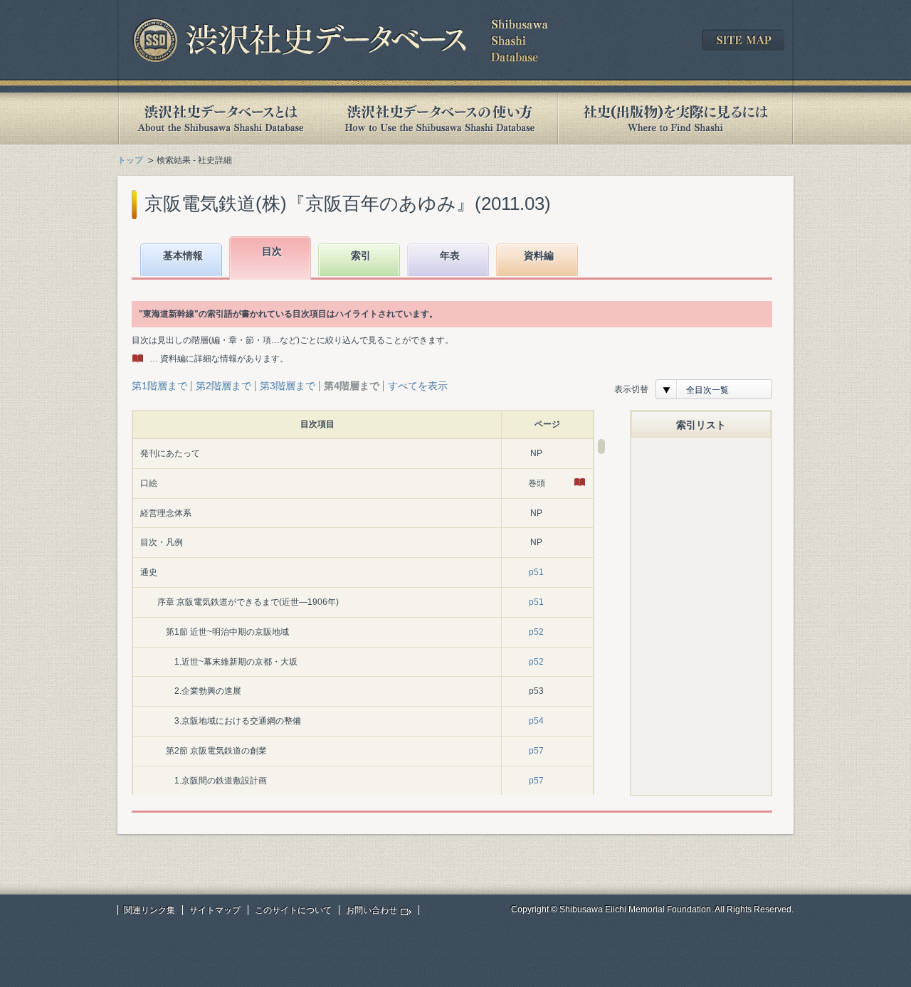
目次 (272, 251)
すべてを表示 (418, 385)
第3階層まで (287, 385)
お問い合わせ (371, 910)
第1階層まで (159, 385)
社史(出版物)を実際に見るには (675, 118)
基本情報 (183, 255)
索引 (361, 255)
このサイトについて (293, 910)
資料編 (539, 255)
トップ (130, 160)
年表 (450, 255)
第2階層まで (223, 385)
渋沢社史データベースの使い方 (440, 118)
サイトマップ (215, 910)
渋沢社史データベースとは (219, 118)
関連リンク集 (149, 910)
